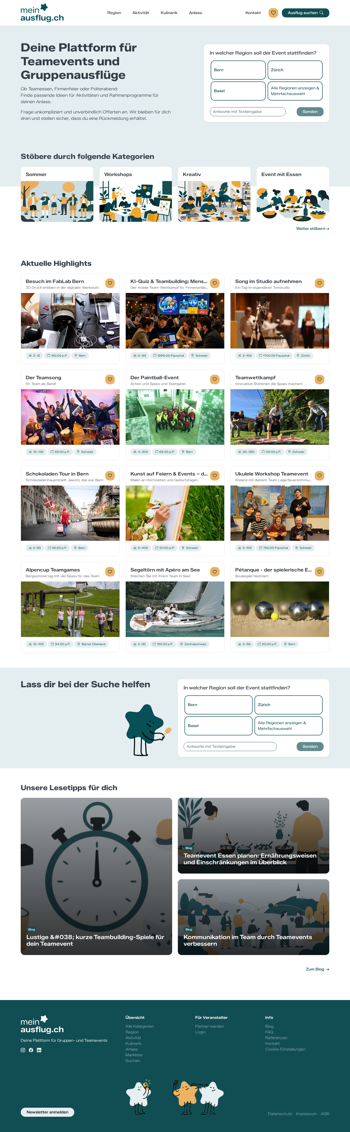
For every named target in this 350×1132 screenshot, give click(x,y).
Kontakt (253, 12)
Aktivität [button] (140, 12)
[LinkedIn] (39, 1050)
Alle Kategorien (139, 1026)
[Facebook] (31, 1050)
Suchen (132, 1060)
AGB (325, 1114)
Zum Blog (315, 969)
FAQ (269, 1032)
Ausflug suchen (303, 12)
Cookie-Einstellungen (285, 1049)
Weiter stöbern (310, 228)
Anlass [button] (195, 12)
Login (200, 1032)
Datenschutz (280, 1114)
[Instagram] (23, 1050)
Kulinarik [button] (169, 12)
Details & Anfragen (70, 320)
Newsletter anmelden (47, 1112)
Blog (269, 1026)
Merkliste (134, 1055)
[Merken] (110, 283)
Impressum (306, 1114)
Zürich (277, 70)
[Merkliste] (273, 13)
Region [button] (114, 12)
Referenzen (276, 1038)
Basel (219, 91)
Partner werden (209, 1026)
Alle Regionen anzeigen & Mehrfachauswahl (295, 91)
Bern (218, 70)
